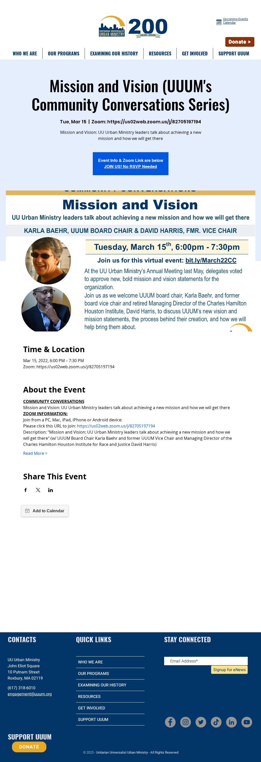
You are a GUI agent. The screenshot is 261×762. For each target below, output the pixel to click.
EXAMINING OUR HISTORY (102, 685)
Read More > (35, 453)
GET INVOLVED (91, 708)
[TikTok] (216, 722)
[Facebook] (170, 722)
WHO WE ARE (90, 662)
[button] (24, 53)
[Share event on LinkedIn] (50, 490)
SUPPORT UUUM (93, 720)
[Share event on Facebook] (25, 490)
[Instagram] (185, 722)
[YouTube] (246, 722)
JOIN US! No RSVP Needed (130, 166)
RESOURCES (89, 697)
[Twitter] (200, 722)
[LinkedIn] (231, 722)
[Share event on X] (38, 490)
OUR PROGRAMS (93, 674)
